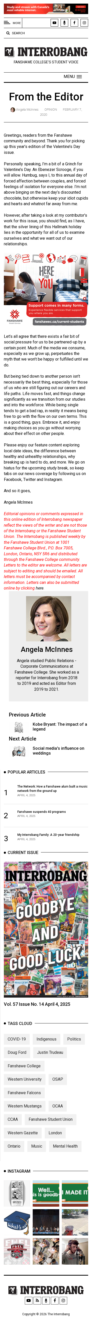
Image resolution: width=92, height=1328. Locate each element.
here (39, 588)
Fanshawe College (24, 1066)
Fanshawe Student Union (51, 1119)
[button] (72, 77)
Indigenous (46, 1039)
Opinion (50, 109)
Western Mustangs (25, 1106)
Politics (74, 1039)
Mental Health (65, 1146)
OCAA (57, 1106)
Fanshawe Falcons (24, 1092)
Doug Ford (17, 1052)
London (55, 1132)
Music (36, 1146)
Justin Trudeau (50, 1052)
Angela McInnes (27, 109)
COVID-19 (17, 1039)
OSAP (57, 1079)
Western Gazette (23, 1132)
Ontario (14, 1146)
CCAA (13, 1119)
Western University (25, 1079)
